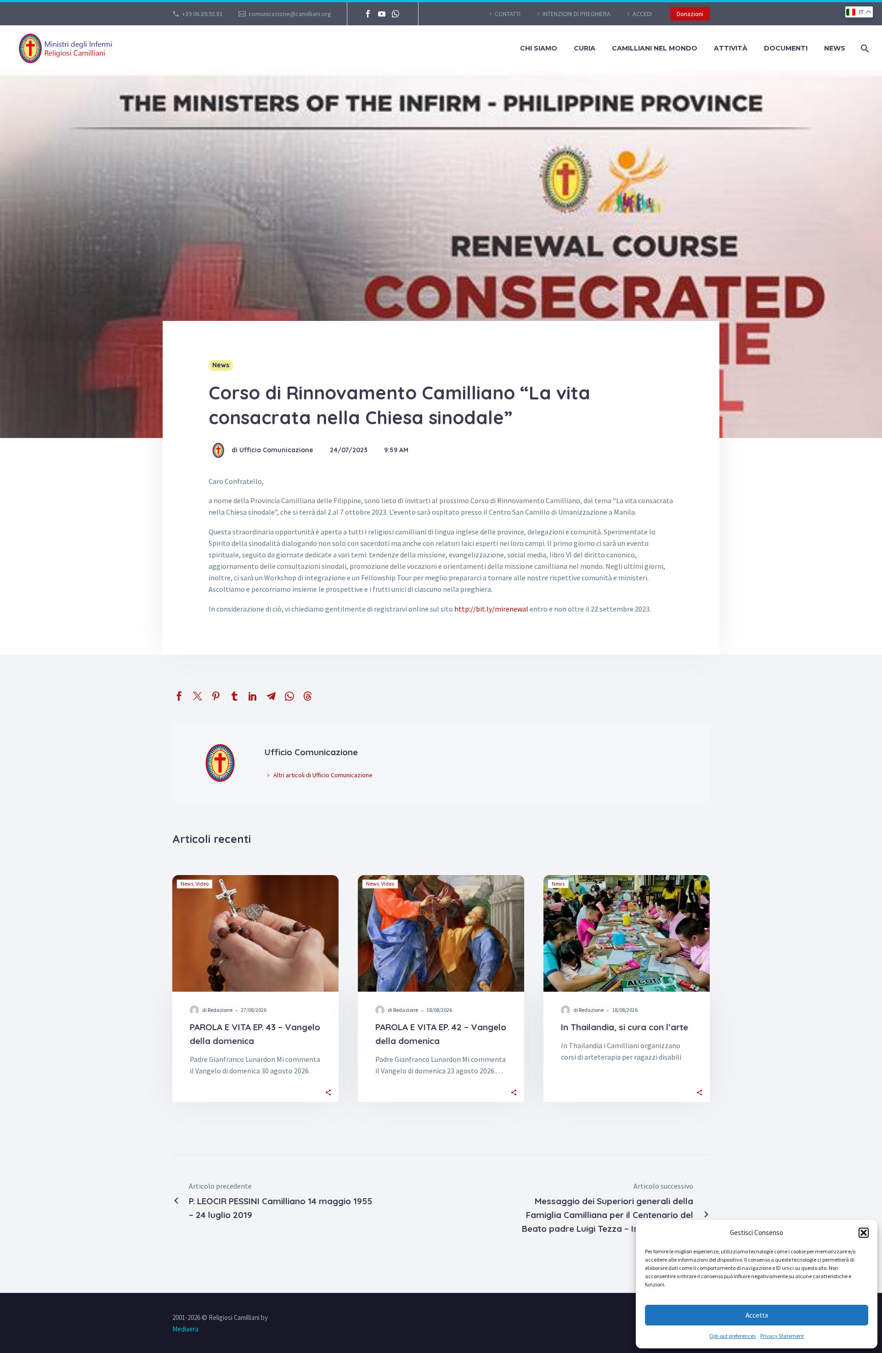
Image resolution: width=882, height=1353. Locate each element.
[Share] (328, 1091)
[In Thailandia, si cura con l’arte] (626, 933)
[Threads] (307, 696)
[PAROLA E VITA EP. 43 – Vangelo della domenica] (255, 933)
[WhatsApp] (395, 13)
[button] (863, 1232)
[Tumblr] (234, 696)
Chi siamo (538, 48)
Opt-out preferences (732, 1335)
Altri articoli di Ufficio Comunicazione (323, 775)
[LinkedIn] (252, 696)
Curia (584, 48)
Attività (730, 48)
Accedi (642, 14)
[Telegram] (271, 696)
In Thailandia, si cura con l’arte (624, 1027)
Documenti (786, 48)
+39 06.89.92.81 (202, 14)
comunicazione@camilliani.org (290, 14)
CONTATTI (507, 14)
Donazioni (690, 14)
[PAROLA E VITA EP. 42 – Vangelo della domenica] (441, 933)
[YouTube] (382, 13)
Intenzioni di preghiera (577, 14)
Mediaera (185, 1329)
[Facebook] (368, 13)
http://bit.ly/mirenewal (491, 608)
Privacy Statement (782, 1335)
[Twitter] (197, 696)
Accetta (757, 1315)
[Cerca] (864, 48)
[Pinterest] (215, 696)
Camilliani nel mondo (654, 48)
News (834, 48)
